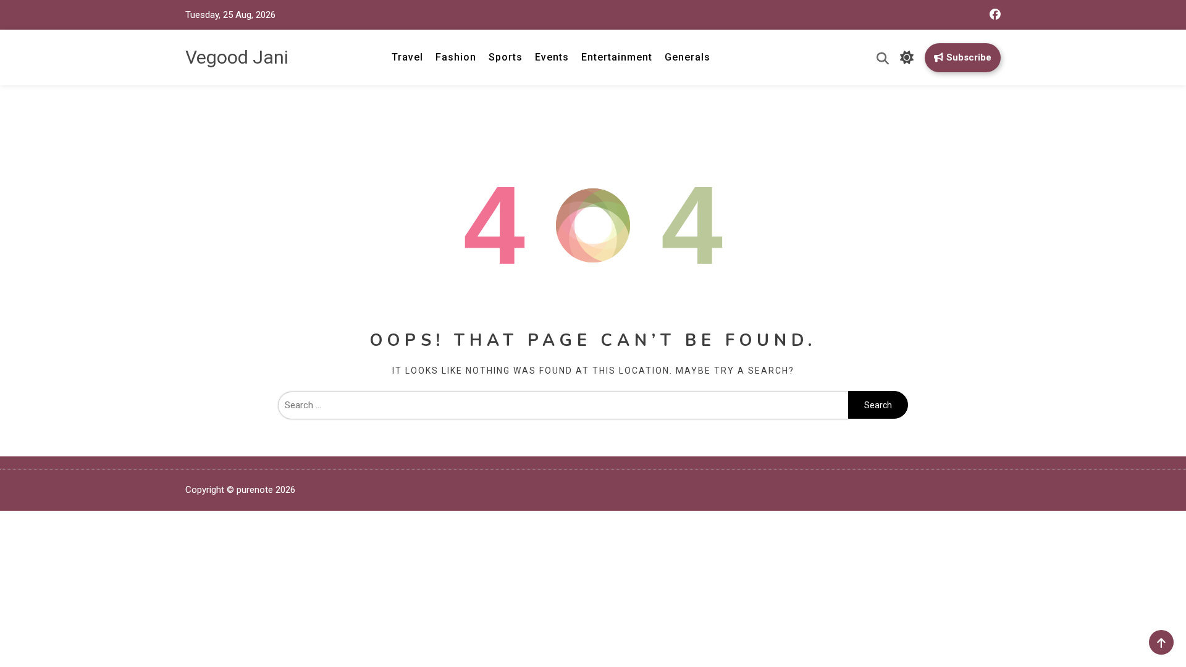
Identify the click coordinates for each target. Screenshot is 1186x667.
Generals (687, 57)
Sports (506, 57)
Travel (407, 57)
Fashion (455, 57)
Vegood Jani (236, 57)
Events (552, 57)
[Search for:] (563, 405)
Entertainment (616, 57)
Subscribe (968, 57)
